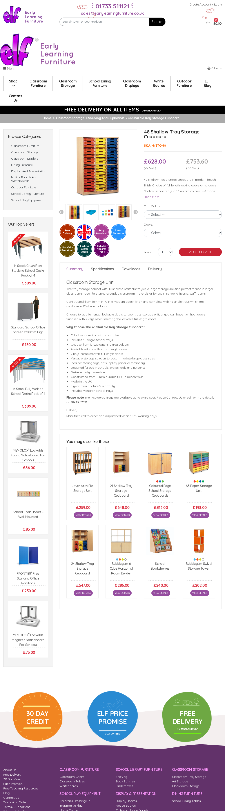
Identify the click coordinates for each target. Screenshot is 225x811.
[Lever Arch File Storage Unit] (82, 463)
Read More (151, 197)
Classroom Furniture (25, 146)
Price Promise (12, 784)
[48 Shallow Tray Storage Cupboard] (98, 165)
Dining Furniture (22, 165)
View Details (83, 515)
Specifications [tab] (102, 268)
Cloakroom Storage (186, 786)
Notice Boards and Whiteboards (24, 179)
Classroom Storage (24, 152)
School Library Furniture (27, 194)
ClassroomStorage (68, 83)
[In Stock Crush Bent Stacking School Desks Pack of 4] (28, 247)
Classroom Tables (72, 781)
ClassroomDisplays (132, 83)
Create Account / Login (205, 4)
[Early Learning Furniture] (23, 14)
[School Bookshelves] (160, 541)
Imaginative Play (71, 805)
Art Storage (180, 781)
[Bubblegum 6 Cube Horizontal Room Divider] (121, 541)
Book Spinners (125, 781)
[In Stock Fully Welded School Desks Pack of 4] (28, 370)
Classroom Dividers (24, 158)
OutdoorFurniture (184, 83)
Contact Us (11, 798)
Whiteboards (69, 786)
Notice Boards (126, 805)
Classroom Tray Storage (189, 777)
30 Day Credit (12, 779)
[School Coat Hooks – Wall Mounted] (28, 493)
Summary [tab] (74, 268)
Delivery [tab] (155, 268)
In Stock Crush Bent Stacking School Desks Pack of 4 (28, 270)
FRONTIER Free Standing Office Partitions (28, 578)
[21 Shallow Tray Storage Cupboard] (121, 463)
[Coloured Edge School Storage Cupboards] (160, 463)
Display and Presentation (28, 171)
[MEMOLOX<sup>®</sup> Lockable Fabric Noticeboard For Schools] (28, 432)
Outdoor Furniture (23, 187)
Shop (13, 81)
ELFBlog (208, 83)
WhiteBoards (159, 83)
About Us (9, 770)
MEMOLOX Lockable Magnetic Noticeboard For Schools (28, 640)
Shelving (121, 777)
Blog (6, 793)
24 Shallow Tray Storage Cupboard (82, 568)
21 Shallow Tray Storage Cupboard (121, 491)
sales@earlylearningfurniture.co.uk (112, 13)
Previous (61, 212)
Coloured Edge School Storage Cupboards (160, 491)
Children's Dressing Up (75, 801)
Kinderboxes (124, 786)
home (47, 118)
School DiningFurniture (100, 83)
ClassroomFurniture (38, 83)
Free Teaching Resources (20, 788)
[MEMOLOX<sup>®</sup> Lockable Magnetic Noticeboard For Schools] (28, 617)
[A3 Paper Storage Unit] (199, 463)
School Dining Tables (186, 801)
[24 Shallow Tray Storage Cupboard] (82, 541)
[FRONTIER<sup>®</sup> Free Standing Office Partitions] (28, 555)
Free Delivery (12, 774)
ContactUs (15, 98)
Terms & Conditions (16, 807)
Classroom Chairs (72, 777)
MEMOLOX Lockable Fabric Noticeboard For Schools (28, 455)
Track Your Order (15, 802)
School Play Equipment (27, 200)
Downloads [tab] (131, 268)
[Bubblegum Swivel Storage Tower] (199, 541)
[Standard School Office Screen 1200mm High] (28, 309)
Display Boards (126, 801)
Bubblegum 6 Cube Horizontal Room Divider (121, 568)
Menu (10, 68)
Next (135, 212)
